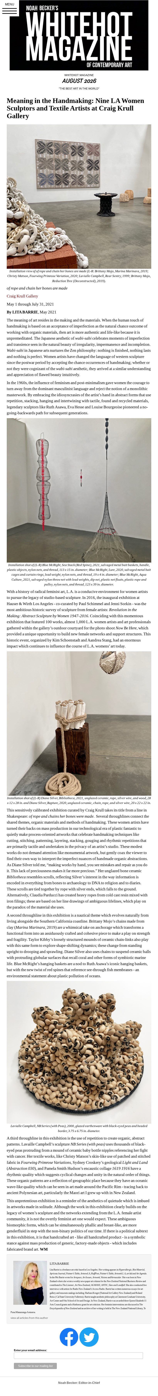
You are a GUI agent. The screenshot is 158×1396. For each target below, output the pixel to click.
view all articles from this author (29, 1317)
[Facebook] (69, 1336)
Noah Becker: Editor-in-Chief (79, 1382)
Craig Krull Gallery (22, 296)
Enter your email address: (30, 1350)
